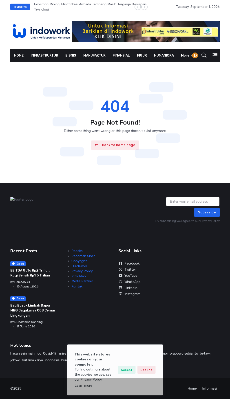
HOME (19, 55)
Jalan (20, 263)
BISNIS (70, 55)
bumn (65, 360)
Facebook (131, 263)
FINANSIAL (121, 55)
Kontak (76, 286)
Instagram (132, 294)
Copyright (79, 261)
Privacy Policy (210, 221)
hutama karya (32, 360)
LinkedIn (130, 288)
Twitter (130, 269)
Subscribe (207, 212)
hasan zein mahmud (25, 353)
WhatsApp (132, 282)
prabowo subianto (184, 353)
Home (192, 388)
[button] (204, 55)
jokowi (15, 360)
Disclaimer (79, 266)
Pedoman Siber (83, 256)
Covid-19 (50, 353)
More (185, 55)
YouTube (130, 276)
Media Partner (82, 281)
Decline (146, 370)
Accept (126, 370)
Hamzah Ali (22, 282)
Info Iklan (78, 276)
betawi (205, 353)
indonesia (52, 360)
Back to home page (118, 145)
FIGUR (142, 55)
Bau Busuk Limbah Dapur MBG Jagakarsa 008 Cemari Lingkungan (33, 310)
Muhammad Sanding (28, 322)
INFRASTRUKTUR (44, 55)
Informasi (209, 388)
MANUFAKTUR (94, 55)
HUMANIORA (164, 55)
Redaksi (77, 251)
